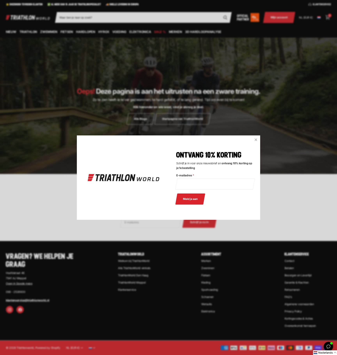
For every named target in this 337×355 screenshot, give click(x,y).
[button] (325, 352)
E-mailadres (185, 175)
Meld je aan (190, 198)
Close (256, 139)
